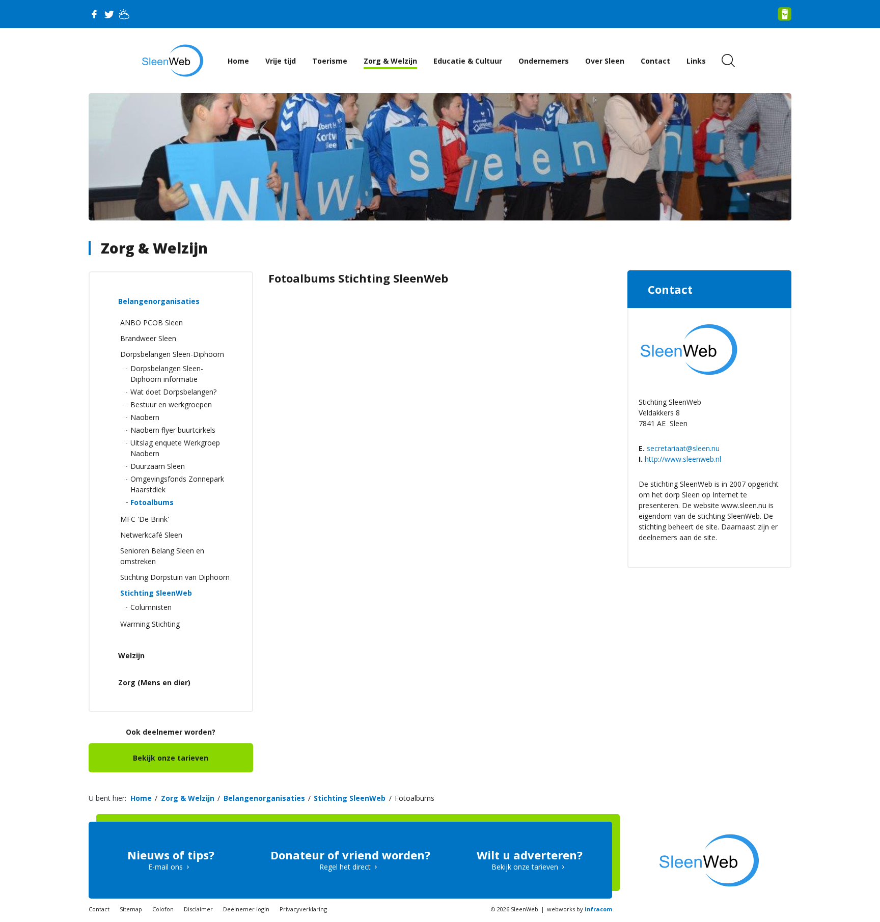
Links (696, 61)
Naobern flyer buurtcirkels (172, 430)
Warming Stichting (150, 624)
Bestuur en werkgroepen (171, 404)
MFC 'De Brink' (144, 519)
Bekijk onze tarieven (170, 758)
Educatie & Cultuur (467, 61)
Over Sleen (604, 61)
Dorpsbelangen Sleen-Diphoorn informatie (166, 374)
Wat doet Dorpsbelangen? (173, 392)
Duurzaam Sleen (157, 466)
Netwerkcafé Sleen (151, 535)
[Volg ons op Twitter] (109, 14)
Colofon (163, 909)
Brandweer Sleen (148, 338)
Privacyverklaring (303, 909)
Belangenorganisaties (159, 301)
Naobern (144, 417)
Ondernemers (543, 61)
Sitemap (131, 909)
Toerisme (329, 61)
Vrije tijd (280, 61)
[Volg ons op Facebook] (94, 14)
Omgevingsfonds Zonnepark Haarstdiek (177, 484)
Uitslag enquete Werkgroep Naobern (175, 448)
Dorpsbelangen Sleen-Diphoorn (172, 354)
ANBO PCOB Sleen (151, 322)
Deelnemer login (246, 909)
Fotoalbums (152, 502)
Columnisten (151, 607)
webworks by (579, 909)
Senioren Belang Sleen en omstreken (162, 556)
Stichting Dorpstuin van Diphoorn (175, 577)
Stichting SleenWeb (156, 593)
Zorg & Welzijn (390, 61)
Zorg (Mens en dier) (154, 682)
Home (238, 61)
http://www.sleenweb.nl (683, 459)
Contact (655, 61)
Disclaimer (198, 909)
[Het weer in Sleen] (124, 14)
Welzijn (131, 655)
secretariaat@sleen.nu (683, 448)
